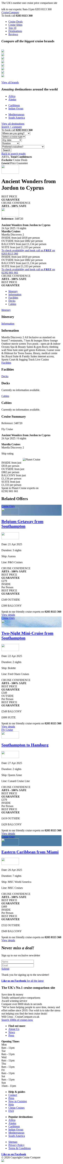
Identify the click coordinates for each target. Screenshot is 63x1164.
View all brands (10, 82)
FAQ (11, 1110)
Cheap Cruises (16, 1107)
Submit (5, 968)
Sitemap (12, 1141)
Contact (12, 1094)
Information (14, 294)
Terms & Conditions (19, 1148)
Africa (11, 96)
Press (11, 1035)
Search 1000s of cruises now (17, 1019)
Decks (11, 300)
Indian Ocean (15, 108)
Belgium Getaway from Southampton (22, 523)
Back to (13, 153)
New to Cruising (17, 1101)
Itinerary (13, 291)
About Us (13, 1029)
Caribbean (14, 105)
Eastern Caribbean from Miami (30, 852)
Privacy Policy (16, 1145)
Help (11, 1104)
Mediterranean (16, 114)
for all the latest (22, 980)
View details (8, 614)
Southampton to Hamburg (24, 745)
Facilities (13, 297)
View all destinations (12, 123)
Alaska (12, 99)
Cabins (12, 304)
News (11, 1032)
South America (16, 117)
